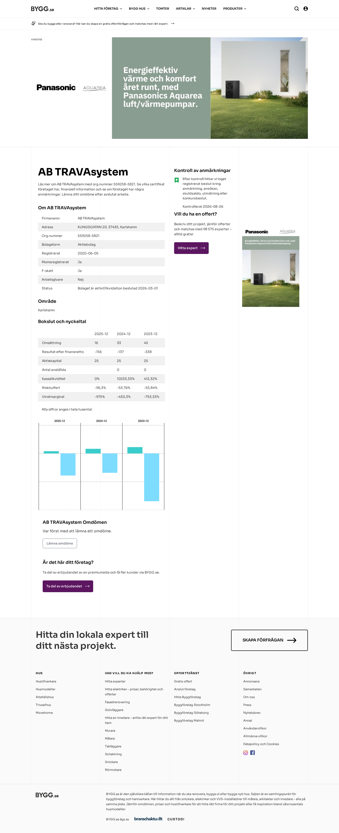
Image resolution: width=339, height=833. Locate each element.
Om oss (249, 697)
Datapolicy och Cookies (261, 744)
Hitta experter (115, 681)
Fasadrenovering (117, 702)
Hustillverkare (46, 681)
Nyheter (209, 9)
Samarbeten (252, 689)
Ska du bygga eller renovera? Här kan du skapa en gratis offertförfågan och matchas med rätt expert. (103, 23)
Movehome (44, 713)
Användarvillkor (255, 728)
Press (247, 705)
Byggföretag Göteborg (191, 713)
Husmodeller (45, 689)
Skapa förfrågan (263, 640)
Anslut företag (185, 689)
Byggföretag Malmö (189, 720)
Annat (247, 720)
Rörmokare (113, 770)
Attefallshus (45, 697)
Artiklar (183, 9)
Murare (110, 731)
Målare (110, 738)
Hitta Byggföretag (187, 697)
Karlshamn (46, 310)
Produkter (232, 9)
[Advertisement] (271, 194)
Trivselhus (43, 705)
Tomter (162, 9)
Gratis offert (183, 681)
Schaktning (113, 754)
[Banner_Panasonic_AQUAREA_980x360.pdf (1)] (169, 137)
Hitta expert (188, 248)
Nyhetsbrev (252, 713)
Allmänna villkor (255, 736)
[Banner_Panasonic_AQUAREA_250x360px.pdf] (271, 305)
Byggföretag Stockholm (192, 705)
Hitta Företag (106, 9)
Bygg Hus (137, 9)
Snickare (111, 762)
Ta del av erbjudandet (64, 586)
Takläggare (113, 746)
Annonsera (251, 681)
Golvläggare (114, 710)
